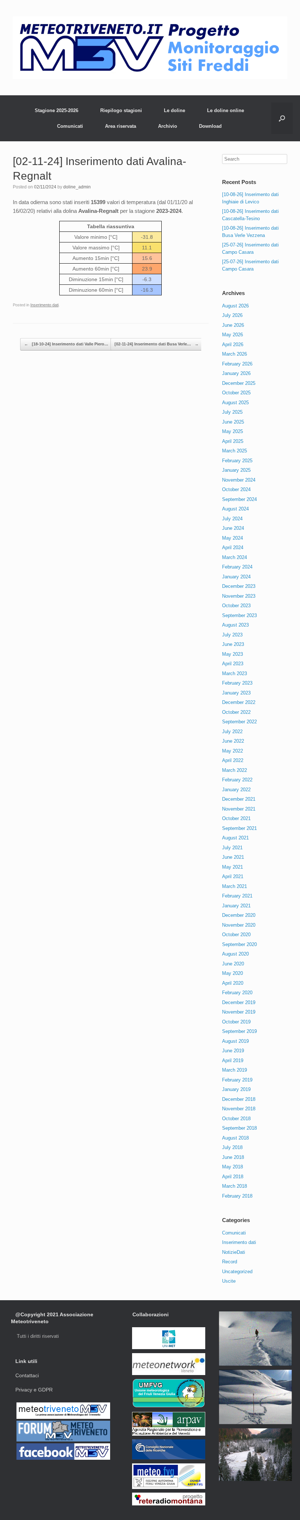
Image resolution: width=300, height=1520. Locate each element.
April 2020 (232, 983)
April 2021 (232, 876)
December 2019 (238, 1002)
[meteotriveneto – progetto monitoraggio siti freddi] (150, 47)
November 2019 (238, 1012)
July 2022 (232, 731)
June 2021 (233, 857)
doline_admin (77, 186)
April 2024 (232, 547)
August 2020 (235, 954)
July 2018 (232, 1147)
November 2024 (238, 480)
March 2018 (234, 1186)
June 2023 (233, 644)
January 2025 (236, 470)
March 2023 (234, 673)
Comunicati (70, 126)
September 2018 (239, 1128)
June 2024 (233, 528)
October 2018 (236, 1118)
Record (229, 1261)
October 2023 (236, 605)
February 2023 (237, 683)
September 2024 (239, 499)
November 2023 (238, 596)
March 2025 (234, 450)
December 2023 (238, 586)
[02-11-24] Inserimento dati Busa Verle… (157, 344)
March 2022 (234, 770)
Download (210, 126)
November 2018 (238, 1108)
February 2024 (237, 567)
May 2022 (232, 751)
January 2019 (236, 1089)
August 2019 (235, 1041)
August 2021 (235, 838)
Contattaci (27, 1375)
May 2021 (232, 867)
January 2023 (236, 693)
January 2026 (236, 373)
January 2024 (236, 576)
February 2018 (237, 1196)
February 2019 (237, 1080)
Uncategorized (237, 1271)
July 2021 (232, 847)
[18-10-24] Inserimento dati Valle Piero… (66, 344)
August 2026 (235, 306)
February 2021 (237, 896)
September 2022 (239, 721)
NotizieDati (233, 1252)
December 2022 (238, 702)
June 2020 (233, 963)
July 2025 (232, 412)
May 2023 (232, 654)
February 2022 (237, 779)
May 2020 (232, 973)
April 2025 (232, 441)
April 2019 (232, 1060)
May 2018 (232, 1166)
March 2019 (234, 1070)
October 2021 (236, 818)
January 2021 (236, 905)
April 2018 (232, 1176)
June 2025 (233, 422)
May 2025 (232, 431)
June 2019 (233, 1050)
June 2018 (233, 1157)
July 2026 (232, 315)
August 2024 (235, 509)
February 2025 (237, 460)
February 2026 (237, 364)
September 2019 (239, 1031)
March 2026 (234, 354)
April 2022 (232, 760)
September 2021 (239, 828)
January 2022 (236, 789)
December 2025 (238, 383)
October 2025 (236, 392)
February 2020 (237, 992)
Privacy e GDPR (34, 1390)
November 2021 (238, 809)
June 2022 (233, 741)
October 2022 (236, 712)
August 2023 (235, 625)
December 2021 (238, 799)
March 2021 (234, 886)
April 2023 (232, 663)
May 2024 (232, 538)
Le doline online (225, 110)
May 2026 (232, 334)
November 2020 (238, 925)
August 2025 (235, 402)
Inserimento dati (44, 305)
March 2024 (234, 557)
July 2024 (232, 518)
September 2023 (239, 615)
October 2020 (236, 934)
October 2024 (236, 489)
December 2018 (238, 1099)
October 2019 (236, 1022)
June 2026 (233, 325)
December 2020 (238, 915)
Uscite (229, 1281)
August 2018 (235, 1138)
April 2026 (232, 344)
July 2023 (232, 635)
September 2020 (239, 944)
